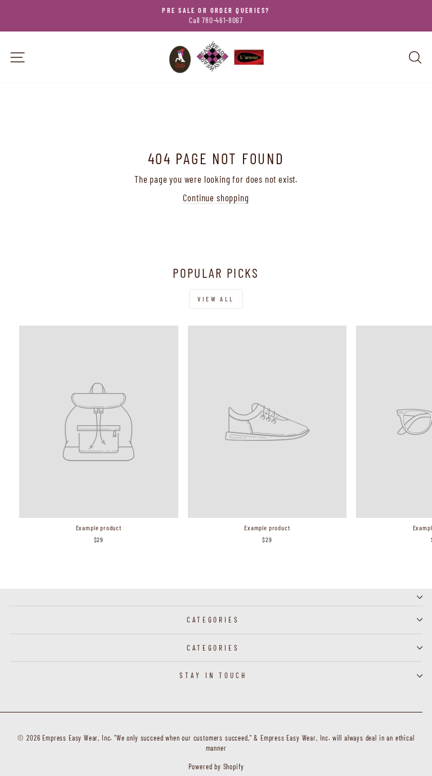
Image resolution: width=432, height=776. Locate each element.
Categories (213, 619)
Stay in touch (213, 675)
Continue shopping (216, 197)
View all (216, 299)
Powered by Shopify (216, 766)
